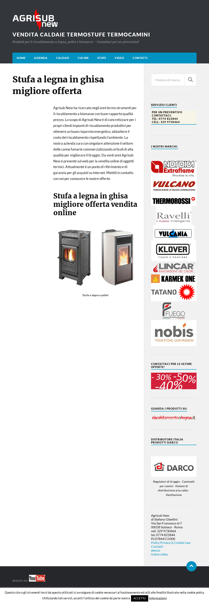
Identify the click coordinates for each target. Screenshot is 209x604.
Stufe (101, 58)
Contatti (140, 58)
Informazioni (158, 598)
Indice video (159, 554)
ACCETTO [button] (139, 598)
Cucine (83, 58)
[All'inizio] (191, 566)
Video (119, 58)
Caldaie (62, 58)
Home (21, 58)
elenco (155, 550)
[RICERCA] (190, 80)
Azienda (41, 58)
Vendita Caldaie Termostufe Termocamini (81, 34)
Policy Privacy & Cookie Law (170, 542)
